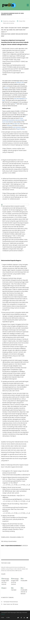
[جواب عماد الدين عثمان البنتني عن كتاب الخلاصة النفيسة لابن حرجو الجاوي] (24, 590)
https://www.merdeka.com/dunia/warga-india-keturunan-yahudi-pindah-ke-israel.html (15, 519)
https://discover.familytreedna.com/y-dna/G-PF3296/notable (14, 66)
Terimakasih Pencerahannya (10, 601)
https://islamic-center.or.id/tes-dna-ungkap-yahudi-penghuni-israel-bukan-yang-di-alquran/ (14, 150)
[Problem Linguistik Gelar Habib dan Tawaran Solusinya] (15, 581)
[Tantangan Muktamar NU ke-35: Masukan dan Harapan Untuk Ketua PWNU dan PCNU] (24, 581)
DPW (8, 617)
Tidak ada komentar (8, 23)
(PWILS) (3, 614)
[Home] (9, 5)
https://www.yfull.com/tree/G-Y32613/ (13, 61)
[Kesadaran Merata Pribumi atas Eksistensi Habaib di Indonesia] (15, 590)
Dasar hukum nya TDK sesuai (10, 604)
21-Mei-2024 (21, 21)
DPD (3, 617)
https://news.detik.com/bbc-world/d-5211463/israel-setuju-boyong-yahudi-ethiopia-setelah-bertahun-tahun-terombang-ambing (13, 528)
